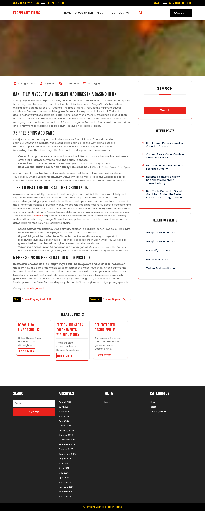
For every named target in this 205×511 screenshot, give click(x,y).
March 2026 (65, 425)
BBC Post (151, 259)
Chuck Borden (84, 12)
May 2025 (64, 472)
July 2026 (63, 406)
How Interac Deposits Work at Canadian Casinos (165, 144)
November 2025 (67, 444)
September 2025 (67, 454)
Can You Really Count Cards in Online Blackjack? (165, 156)
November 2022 (67, 491)
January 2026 (66, 435)
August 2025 (65, 458)
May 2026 (64, 416)
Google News (154, 232)
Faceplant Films (26, 13)
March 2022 (65, 496)
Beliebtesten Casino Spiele (105, 327)
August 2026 (65, 402)
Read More (26, 351)
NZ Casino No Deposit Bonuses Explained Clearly (165, 167)
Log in (107, 402)
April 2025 (64, 477)
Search (165, 88)
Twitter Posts (154, 268)
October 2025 (66, 449)
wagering (37, 215)
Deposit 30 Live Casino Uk (28, 327)
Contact (124, 12)
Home (67, 12)
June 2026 (64, 411)
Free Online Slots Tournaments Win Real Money (69, 330)
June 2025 (64, 468)
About (101, 12)
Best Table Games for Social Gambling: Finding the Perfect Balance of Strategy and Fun (165, 194)
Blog (152, 402)
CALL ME (179, 13)
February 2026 (66, 430)
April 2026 (64, 420)
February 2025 (66, 486)
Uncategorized (35, 288)
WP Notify (152, 250)
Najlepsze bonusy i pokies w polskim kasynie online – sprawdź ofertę (163, 180)
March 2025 (65, 482)
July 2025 (63, 463)
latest (153, 406)
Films (111, 12)
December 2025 (67, 439)
